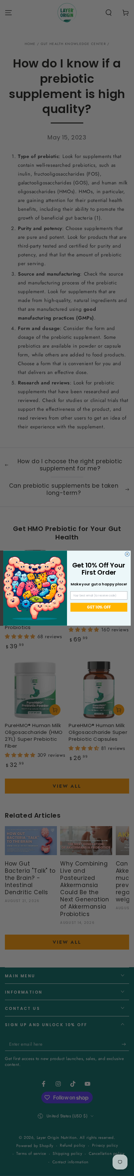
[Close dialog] (127, 554)
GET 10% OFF (99, 607)
